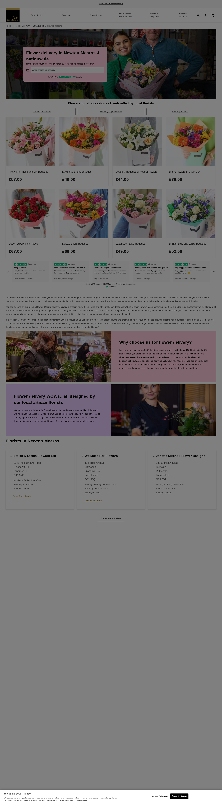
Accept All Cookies (179, 796)
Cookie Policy (81, 800)
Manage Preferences (160, 796)
